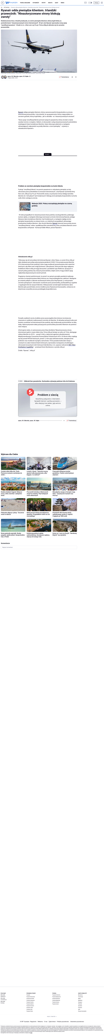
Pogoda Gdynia (55, 1002)
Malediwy (80, 1000)
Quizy (56, 2)
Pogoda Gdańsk (30, 1004)
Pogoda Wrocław (30, 998)
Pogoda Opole (55, 1004)
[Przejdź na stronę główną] (2, 4)
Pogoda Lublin (29, 1007)
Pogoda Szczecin (30, 1005)
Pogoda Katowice (56, 995)
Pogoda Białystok (56, 1000)
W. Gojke (26, 76)
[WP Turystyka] (13, 2)
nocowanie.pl (3, 999)
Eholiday (2, 1003)
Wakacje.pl (3, 996)
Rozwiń (47, 154)
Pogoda (28, 995)
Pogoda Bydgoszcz (56, 996)
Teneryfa (80, 1004)
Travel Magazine (25, 2)
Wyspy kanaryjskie (82, 1011)
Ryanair (20, 112)
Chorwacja (80, 996)
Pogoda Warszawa (30, 996)
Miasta (50, 2)
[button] (90, 3)
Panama (80, 1007)
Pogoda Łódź (29, 1009)
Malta (79, 998)
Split (79, 1009)
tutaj (31, 1032)
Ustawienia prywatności (77, 1021)
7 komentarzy (65, 77)
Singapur (80, 1002)
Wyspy (44, 2)
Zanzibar (80, 1005)
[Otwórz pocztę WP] (85, 2)
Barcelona (80, 995)
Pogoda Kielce (29, 1011)
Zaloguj (96, 2)
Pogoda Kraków (30, 1002)
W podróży (36, 2)
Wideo (62, 2)
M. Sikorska (15, 76)
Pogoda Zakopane (30, 1000)
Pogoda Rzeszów (56, 998)
